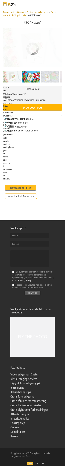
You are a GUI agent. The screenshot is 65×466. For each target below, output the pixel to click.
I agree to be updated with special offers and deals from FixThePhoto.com (32, 286)
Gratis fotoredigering (22, 396)
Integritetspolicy (19, 418)
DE (36, 463)
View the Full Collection (21, 196)
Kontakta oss (17, 431)
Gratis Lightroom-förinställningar (29, 409)
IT (43, 463)
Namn (15, 235)
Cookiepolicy (17, 423)
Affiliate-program (20, 414)
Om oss (14, 427)
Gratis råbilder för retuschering (28, 401)
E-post (15, 244)
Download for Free (20, 187)
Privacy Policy (24, 280)
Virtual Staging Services (23, 379)
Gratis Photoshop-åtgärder (25, 405)
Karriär (14, 436)
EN (30, 463)
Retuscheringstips (20, 392)
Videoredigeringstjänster (24, 374)
